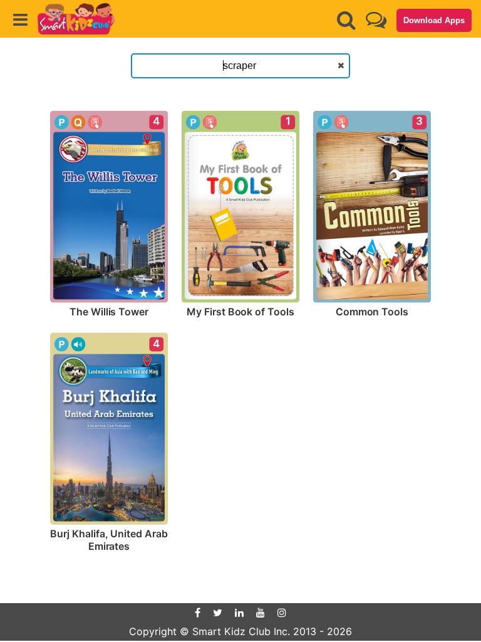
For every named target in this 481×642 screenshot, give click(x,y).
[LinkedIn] (239, 612)
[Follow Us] (376, 20)
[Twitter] (217, 612)
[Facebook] (198, 612)
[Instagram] (281, 612)
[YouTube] (260, 612)
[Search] (346, 20)
